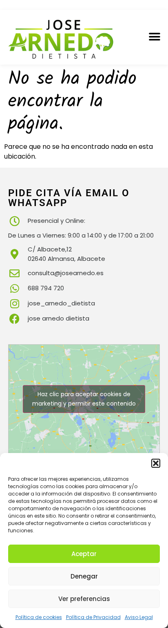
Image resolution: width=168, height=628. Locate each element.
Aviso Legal (139, 617)
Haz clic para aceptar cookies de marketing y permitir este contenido (84, 399)
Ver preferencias (84, 598)
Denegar (84, 576)
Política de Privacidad (93, 617)
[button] (156, 463)
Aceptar (84, 554)
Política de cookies (38, 617)
